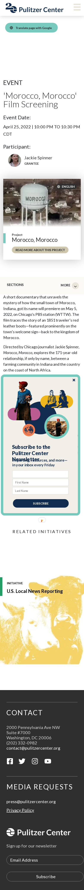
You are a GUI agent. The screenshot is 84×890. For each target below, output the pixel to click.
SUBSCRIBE (41, 503)
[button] (41, 453)
